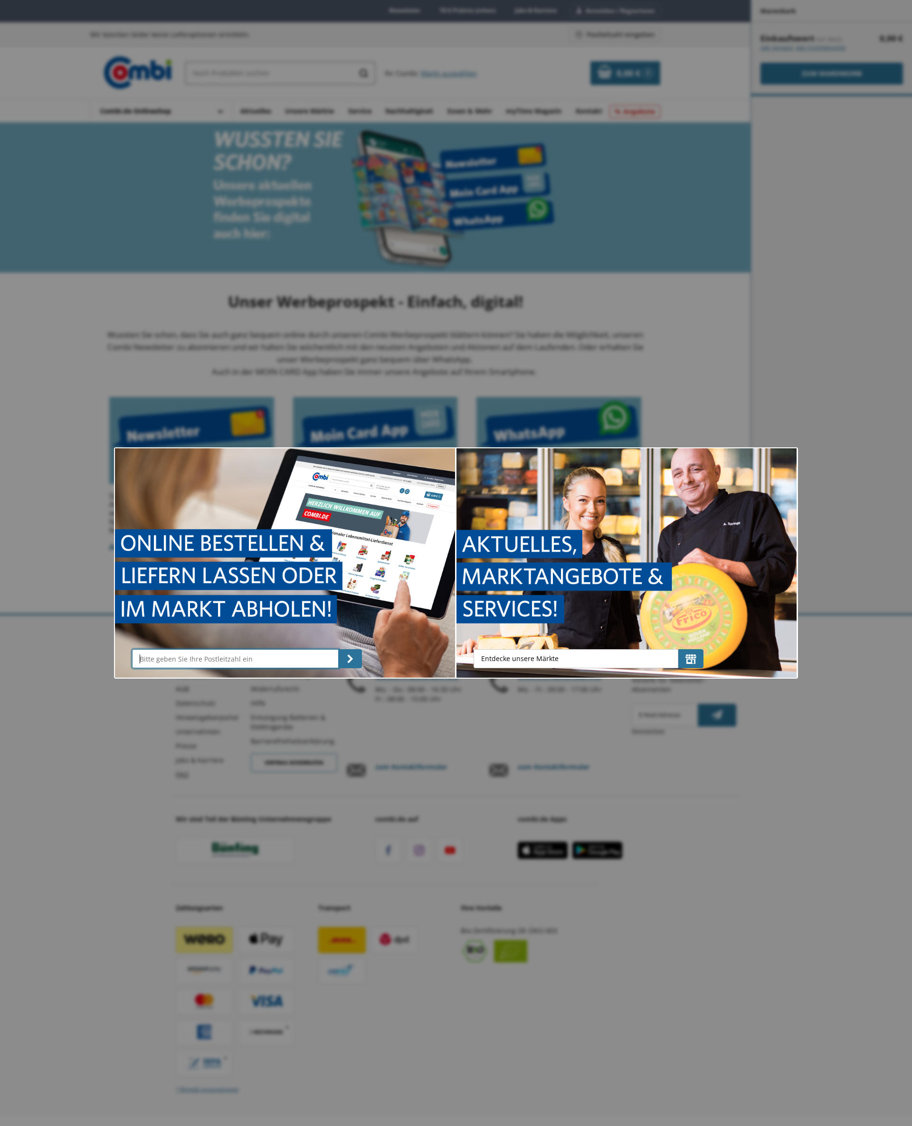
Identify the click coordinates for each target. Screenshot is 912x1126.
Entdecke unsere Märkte (520, 658)
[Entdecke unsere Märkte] (690, 658)
